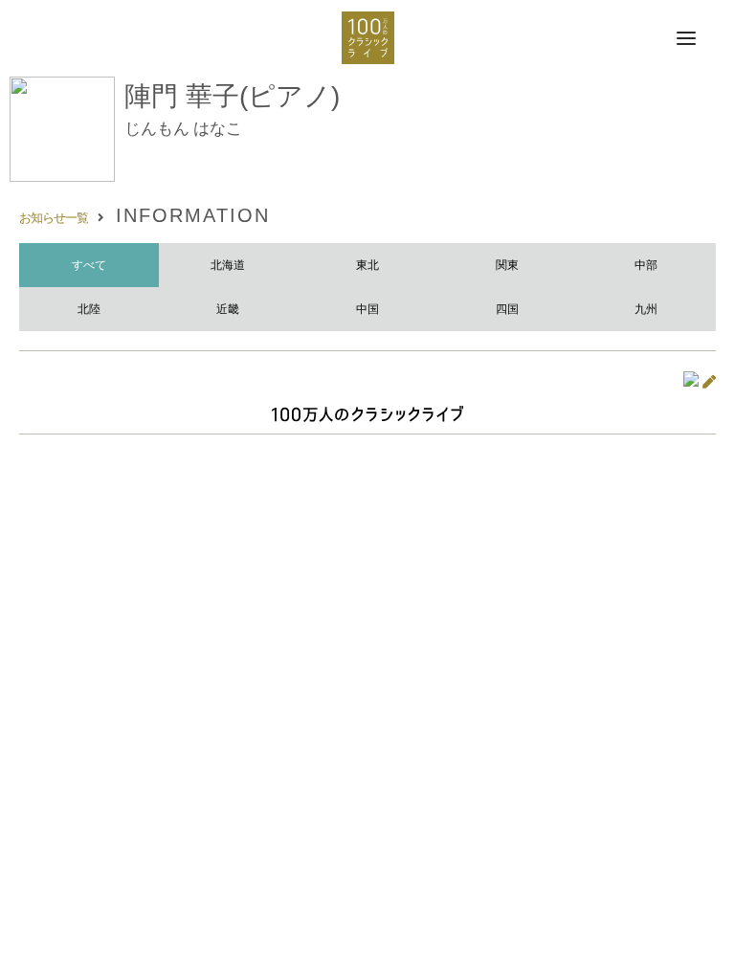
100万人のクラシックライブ (368, 37)
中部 (646, 265)
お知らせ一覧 (53, 218)
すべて (89, 265)
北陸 (89, 309)
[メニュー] (686, 39)
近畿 (227, 309)
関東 (507, 265)
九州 (646, 309)
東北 (367, 265)
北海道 (228, 265)
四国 (507, 309)
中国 (367, 309)
